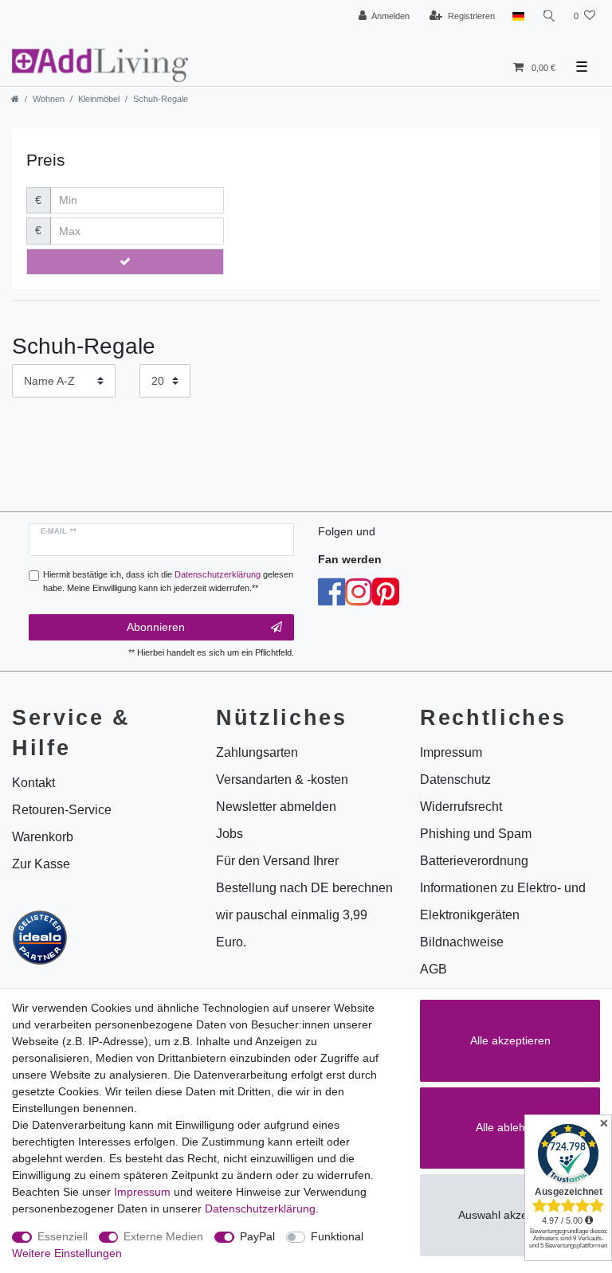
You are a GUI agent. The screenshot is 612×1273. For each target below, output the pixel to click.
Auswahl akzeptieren (510, 1214)
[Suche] (549, 16)
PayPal (257, 1236)
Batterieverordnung (474, 861)
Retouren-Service (62, 810)
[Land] (518, 16)
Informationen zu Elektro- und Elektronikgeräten (503, 901)
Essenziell (62, 1236)
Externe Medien (163, 1236)
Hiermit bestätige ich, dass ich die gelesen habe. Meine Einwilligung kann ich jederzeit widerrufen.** (168, 581)
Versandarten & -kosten (282, 779)
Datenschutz (455, 779)
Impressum (142, 1191)
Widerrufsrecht (461, 806)
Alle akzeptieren (510, 1040)
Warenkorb (42, 837)
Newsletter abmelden (276, 806)
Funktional (337, 1236)
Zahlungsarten (257, 752)
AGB (433, 969)
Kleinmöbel (99, 99)
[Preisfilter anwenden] (125, 262)
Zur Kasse (41, 864)
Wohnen (49, 99)
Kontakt (33, 782)
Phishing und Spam (476, 833)
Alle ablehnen (510, 1127)
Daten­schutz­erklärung (260, 1208)
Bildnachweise (462, 942)
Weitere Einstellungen (67, 1253)
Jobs (229, 833)
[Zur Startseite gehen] (15, 99)
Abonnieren (156, 627)
